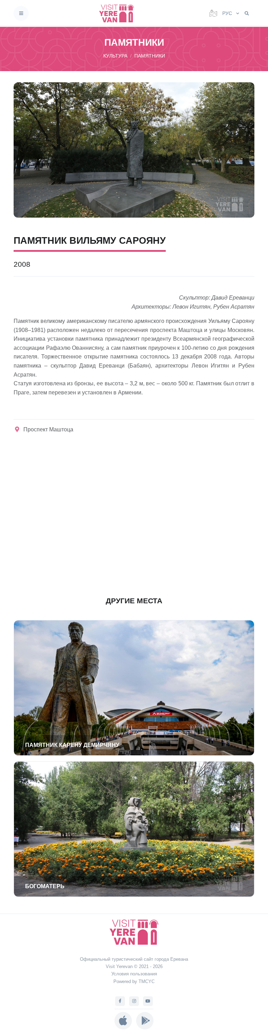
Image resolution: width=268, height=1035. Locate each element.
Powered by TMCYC (134, 981)
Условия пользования (134, 973)
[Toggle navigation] (21, 13)
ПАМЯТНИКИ (149, 56)
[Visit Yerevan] (118, 13)
